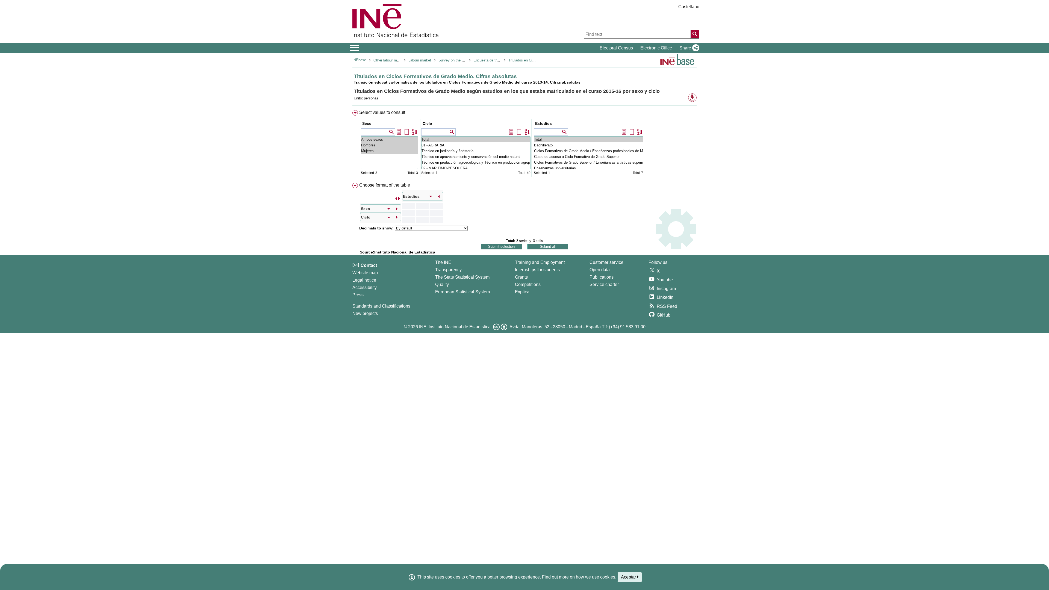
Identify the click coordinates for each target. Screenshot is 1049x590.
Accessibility (364, 287)
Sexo (367, 123)
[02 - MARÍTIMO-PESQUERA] (476, 168)
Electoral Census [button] (616, 48)
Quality (442, 284)
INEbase (359, 60)
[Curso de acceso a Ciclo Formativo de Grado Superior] (588, 157)
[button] (688, 48)
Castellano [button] (688, 6)
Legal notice (364, 280)
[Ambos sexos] (389, 139)
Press (358, 295)
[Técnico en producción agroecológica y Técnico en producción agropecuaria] (476, 162)
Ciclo (427, 123)
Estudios (543, 123)
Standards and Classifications (381, 306)
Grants (521, 277)
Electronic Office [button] (656, 48)
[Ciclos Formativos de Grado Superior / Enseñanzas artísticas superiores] (588, 162)
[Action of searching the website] (695, 34)
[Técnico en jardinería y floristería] (476, 151)
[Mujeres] (389, 151)
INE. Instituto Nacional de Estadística (455, 326)
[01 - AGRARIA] (476, 145)
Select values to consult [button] (382, 112)
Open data (600, 269)
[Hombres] (389, 145)
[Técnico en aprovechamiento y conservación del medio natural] (476, 157)
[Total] (476, 139)
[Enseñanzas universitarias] (588, 168)
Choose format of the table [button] (384, 185)
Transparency (448, 269)
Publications (602, 277)
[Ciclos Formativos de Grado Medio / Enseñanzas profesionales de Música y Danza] (588, 151)
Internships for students (537, 269)
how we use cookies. (596, 577)
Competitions (528, 284)
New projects (365, 313)
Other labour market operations (397, 60)
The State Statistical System (462, 277)
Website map (365, 272)
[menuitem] (524, 145)
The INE (443, 262)
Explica (522, 292)
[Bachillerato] (588, 145)
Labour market (419, 60)
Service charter (604, 284)
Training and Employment (540, 262)
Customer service (606, 262)
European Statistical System (462, 292)
